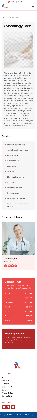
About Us (5, 381)
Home (4, 17)
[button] (33, 7)
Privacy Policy (7, 393)
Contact (5, 390)
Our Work (5, 384)
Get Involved (7, 387)
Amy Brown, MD (10, 259)
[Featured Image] (18, 238)
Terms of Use (7, 396)
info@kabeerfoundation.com (22, 2)
